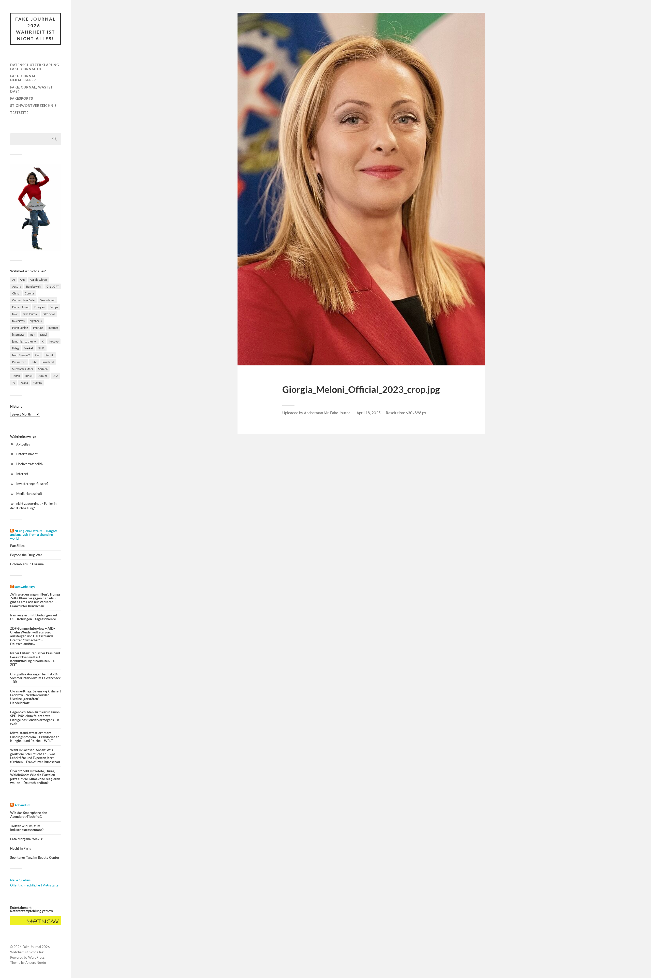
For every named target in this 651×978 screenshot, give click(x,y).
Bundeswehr (33, 286)
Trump (16, 375)
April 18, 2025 (369, 412)
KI (43, 341)
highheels (36, 320)
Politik (50, 355)
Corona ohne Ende (23, 300)
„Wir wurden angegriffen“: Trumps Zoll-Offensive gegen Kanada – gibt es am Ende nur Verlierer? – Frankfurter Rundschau (35, 600)
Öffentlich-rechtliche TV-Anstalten (35, 885)
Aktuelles (23, 444)
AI (13, 279)
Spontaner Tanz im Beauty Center (34, 858)
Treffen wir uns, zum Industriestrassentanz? (26, 828)
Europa (54, 307)
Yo (13, 382)
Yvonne (37, 382)
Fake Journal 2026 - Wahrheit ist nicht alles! (35, 28)
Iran (32, 334)
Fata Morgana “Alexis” (26, 839)
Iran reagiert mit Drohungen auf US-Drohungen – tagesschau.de (33, 617)
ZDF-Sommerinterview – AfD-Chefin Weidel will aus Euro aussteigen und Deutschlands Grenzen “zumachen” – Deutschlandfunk (32, 636)
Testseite (19, 113)
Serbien (43, 369)
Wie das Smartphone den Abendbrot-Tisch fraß (28, 815)
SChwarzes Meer (22, 369)
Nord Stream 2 (21, 355)
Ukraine (43, 375)
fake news (49, 314)
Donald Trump (20, 307)
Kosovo (53, 341)
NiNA (41, 348)
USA (55, 375)
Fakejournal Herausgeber (23, 78)
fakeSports (21, 98)
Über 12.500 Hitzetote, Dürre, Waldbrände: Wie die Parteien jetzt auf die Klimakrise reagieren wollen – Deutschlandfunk (35, 777)
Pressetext (19, 362)
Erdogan (39, 307)
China (16, 293)
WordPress (36, 957)
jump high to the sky (24, 341)
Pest (37, 355)
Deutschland (47, 300)
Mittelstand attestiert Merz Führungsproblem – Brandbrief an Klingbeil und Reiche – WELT (34, 737)
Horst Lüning (20, 327)
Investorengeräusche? (32, 484)
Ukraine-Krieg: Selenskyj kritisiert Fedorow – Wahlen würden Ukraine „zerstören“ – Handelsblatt (35, 697)
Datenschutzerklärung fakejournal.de (34, 67)
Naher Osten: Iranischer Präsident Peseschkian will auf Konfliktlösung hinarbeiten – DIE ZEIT (35, 659)
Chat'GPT (53, 286)
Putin (34, 362)
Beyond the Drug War (26, 555)
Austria (16, 286)
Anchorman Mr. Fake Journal (327, 412)
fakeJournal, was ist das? (31, 89)
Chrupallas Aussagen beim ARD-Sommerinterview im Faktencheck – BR (35, 678)
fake (15, 314)
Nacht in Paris (20, 848)
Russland (48, 362)
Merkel (28, 348)
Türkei (29, 375)
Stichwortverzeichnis (33, 105)
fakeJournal (30, 314)
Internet (53, 327)
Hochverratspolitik (29, 464)
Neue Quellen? (20, 880)
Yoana (24, 382)
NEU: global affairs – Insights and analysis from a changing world (33, 534)
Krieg (15, 348)
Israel (43, 334)
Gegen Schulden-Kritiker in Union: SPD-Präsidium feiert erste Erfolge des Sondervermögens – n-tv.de (35, 718)
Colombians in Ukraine (27, 564)
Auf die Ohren (38, 279)
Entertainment (27, 454)
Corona (29, 293)
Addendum (22, 805)
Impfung (38, 327)
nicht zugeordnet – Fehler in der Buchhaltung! (33, 505)
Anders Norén (35, 962)
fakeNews (18, 320)
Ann (22, 279)
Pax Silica (17, 546)
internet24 (18, 334)
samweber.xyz (24, 586)
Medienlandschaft (29, 494)
